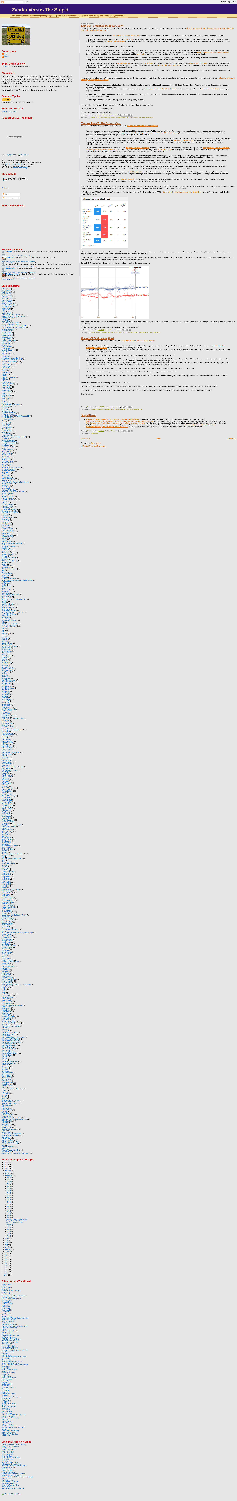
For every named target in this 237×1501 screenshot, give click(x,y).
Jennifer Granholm (8, 669)
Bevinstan (5, 369)
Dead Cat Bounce (8, 461)
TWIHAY (4, 1090)
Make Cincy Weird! (8, 1470)
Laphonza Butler (7, 743)
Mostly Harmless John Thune (11, 825)
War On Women (7, 1126)
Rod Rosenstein (7, 939)
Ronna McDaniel (7, 947)
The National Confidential (10, 1418)
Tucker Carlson (7, 1085)
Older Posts (231, 439)
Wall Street (5, 1122)
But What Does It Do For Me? (11, 405)
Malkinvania (6, 765)
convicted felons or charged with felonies (213, 52)
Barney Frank (6, 356)
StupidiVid (5, 1013)
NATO (4, 836)
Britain (4, 400)
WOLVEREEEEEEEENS (10, 1143)
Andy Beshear (6, 339)
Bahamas (5, 355)
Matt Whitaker (6, 783)
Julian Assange (7, 704)
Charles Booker (7, 417)
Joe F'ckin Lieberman (9, 680)
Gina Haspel (6, 562)
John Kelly (5, 691)
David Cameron (7, 458)
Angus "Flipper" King (8, 340)
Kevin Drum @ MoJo (8, 1345)
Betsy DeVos (6, 368)
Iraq (3, 630)
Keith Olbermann (7, 723)
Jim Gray (5, 673)
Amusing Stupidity (8, 329)
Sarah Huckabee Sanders (10, 961)
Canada (4, 408)
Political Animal (7, 1379)
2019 (6, 1253)
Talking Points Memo (9, 1406)
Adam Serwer (6, 1284)
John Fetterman (7, 686)
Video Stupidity (7, 1110)
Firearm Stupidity (7, 537)
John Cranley (6, 685)
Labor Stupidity (7, 741)
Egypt (3, 501)
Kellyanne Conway (8, 726)
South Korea (6, 987)
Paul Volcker (6, 879)
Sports (4, 992)
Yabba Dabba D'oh (8, 1147)
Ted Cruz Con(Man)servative (11, 1023)
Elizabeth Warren (7, 506)
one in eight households (210, 89)
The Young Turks (7, 1422)
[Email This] (122, 115)
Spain (4, 989)
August (7, 1238)
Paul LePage (6, 876)
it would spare (148, 63)
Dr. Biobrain (6, 1323)
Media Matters (6, 1358)
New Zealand (6, 841)
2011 (6, 1269)
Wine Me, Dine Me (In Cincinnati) (13, 1488)
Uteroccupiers (6, 1105)
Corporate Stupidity (8, 443)
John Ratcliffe (6, 694)
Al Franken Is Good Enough (11, 314)
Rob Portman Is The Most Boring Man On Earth (17, 933)
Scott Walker (6, 973)
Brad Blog (5, 1305)
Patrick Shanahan (8, 871)
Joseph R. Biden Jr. (127, 179)
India (3, 622)
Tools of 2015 (6, 1081)
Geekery (4, 551)
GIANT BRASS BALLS (9, 561)
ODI (3, 857)
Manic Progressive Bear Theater (12, 767)
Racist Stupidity (113, 332)
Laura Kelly (5, 744)
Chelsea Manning (8, 419)
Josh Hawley (6, 702)
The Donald (6, 1031)
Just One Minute (7, 1344)
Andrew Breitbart (7, 334)
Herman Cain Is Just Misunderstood (14, 599)
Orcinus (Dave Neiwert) (9, 1369)
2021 (6, 1166)
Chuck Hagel (6, 429)
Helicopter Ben (7, 598)
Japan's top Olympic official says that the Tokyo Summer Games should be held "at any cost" (119, 421)
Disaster (123, 117)
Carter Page (6, 411)
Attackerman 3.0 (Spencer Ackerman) (14, 1295)
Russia (4, 955)
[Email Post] (119, 115)
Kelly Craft (5, 725)
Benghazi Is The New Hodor (11, 363)
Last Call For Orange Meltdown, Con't (102, 25)
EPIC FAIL (5, 514)
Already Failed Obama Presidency (13, 327)
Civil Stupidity (6, 433)
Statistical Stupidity (8, 997)
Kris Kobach (6, 736)
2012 (6, 1267)
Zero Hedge (6, 1435)
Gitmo (4, 564)
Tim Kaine (5, 1056)
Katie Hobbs (6, 714)
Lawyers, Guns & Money (10, 1347)
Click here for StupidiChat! (17, 178)
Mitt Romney (6, 823)
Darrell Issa (5, 456)
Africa (3, 311)
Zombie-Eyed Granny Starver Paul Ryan (15, 1153)
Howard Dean (6, 609)
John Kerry (5, 693)
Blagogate (5, 385)
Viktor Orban (6, 1113)
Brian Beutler (6, 1308)
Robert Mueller (7, 934)
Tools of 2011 (6, 1074)
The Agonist (6, 1410)
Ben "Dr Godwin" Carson (10, 361)
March (7, 1248)
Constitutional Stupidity (9, 442)
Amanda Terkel (7, 1287)
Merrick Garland (7, 791)
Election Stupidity (7, 504)
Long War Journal (8, 1352)
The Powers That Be (8, 1044)
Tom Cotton (5, 1066)
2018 (6, 1255)
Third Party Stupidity (8, 1052)
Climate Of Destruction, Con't (97, 338)
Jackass (4, 641)
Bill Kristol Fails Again (9, 377)
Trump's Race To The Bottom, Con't (101, 123)
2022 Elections (7, 302)
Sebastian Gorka (7, 978)
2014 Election (6, 293)
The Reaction (6, 1419)
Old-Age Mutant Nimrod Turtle (12, 858)
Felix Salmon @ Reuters (10, 1331)
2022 (6, 1164)
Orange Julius (6, 862)
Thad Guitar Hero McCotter (11, 1026)
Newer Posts (85, 439)
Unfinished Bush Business (10, 1100)
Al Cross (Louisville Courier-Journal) (14, 1445)
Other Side (5, 865)
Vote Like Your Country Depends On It (138, 332)
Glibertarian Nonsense (9, 569)
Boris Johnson (6, 395)
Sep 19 (9, 1197)
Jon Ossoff (5, 701)
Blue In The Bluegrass (9, 1449)
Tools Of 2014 (6, 1079)
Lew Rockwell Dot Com (9, 1348)
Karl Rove (5, 712)
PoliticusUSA (6, 1381)
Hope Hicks (5, 606)
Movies (4, 828)
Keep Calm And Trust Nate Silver (13, 718)
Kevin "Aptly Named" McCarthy (12, 730)
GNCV (4, 570)
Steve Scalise (6, 1007)
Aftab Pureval (6, 313)
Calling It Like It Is (7, 1453)
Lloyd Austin (6, 759)
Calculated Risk (7, 1310)
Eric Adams (5, 519)
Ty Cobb (4, 1095)
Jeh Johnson (6, 664)
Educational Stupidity (9, 499)
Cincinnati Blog (7, 1456)
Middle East (6, 807)
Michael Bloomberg (8, 796)
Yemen (4, 1148)
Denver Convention (8, 471)
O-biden (4, 850)
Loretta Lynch (6, 762)
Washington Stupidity (9, 1129)
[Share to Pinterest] (131, 115)
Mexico (4, 792)
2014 (6, 1263)
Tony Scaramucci (7, 1073)
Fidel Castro (6, 533)
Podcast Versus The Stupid (11, 889)
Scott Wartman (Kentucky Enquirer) (13, 1474)
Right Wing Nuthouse (9, 1387)
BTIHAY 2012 (6, 403)
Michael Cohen (7, 797)
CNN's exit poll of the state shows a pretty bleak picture (182, 192)
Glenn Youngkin (7, 565)
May (6, 1244)
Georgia (4, 559)
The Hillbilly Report (8, 1483)
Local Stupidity (6, 760)
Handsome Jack (7, 591)
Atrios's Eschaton (7, 1294)
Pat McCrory (6, 870)
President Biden (7, 899)
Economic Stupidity (8, 498)
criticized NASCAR (165, 150)
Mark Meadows (7, 775)
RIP (3, 931)
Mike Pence (6, 815)
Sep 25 (9, 1186)
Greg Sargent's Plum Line (10, 1336)
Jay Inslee (5, 657)
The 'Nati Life (6, 1478)
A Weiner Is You (7, 306)
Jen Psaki (5, 665)
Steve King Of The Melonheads (12, 1005)
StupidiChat (6, 1008)
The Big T (5, 1029)
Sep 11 (9, 1212)
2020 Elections (95, 117)
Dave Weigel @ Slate (9, 1319)
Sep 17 (9, 1201)
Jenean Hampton (7, 667)
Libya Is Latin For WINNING (11, 752)
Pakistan (4, 867)
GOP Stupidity (104, 409)
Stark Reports (6, 1400)
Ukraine (4, 1098)
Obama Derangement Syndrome (12, 854)
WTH (3, 1145)
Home (158, 439)
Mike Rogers (6, 818)
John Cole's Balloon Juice (10, 1340)
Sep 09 (9, 1215)
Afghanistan (6, 310)
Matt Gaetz (5, 781)
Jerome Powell (7, 670)
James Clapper (7, 648)
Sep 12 (9, 1210)
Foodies (4, 538)
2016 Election (6, 295)
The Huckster (6, 1036)
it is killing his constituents (197, 63)
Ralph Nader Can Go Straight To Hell (14, 915)
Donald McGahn (7, 483)
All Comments (9, 198)
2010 (6, 1271)
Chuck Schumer (7, 430)
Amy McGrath (6, 332)
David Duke (6, 459)
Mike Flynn (5, 812)
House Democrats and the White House (160, 89)
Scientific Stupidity (114, 409)
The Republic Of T (8, 1421)
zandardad (9, 263)
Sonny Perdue (6, 986)
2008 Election (6, 289)
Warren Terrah (6, 1127)
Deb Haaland (6, 464)
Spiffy (3, 990)
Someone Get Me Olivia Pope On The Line (16, 984)
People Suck (6, 881)
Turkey (4, 1087)
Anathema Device (12, 274)
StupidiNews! (88, 415)
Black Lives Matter (103, 332)
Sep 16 (9, 1203)
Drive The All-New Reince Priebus (13, 491)
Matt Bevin (5, 780)
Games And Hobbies (8, 546)
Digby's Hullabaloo (8, 1321)
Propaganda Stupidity (9, 907)
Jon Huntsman (6, 699)
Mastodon (5, 188)
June (7, 1242)
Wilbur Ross (6, 1137)
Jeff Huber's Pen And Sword (11, 1339)
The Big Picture (7, 1411)
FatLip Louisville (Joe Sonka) (11, 1464)
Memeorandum (7, 1360)
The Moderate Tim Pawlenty (11, 1039)
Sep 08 (9, 1217)
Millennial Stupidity (8, 821)
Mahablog (5, 1353)
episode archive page (20, 168)
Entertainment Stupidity (9, 511)
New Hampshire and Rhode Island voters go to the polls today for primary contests (115, 423)
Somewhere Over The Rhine (11, 1475)
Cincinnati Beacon (8, 1454)
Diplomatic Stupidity (8, 479)
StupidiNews (94, 433)
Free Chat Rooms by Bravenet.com (18, 180)
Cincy (3, 432)
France (4, 540)
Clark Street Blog (7, 1459)
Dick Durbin (6, 475)
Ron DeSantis (6, 944)
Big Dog (4, 374)
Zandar (6, 56)
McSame (5, 786)
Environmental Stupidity (10, 512)
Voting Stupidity (7, 1121)
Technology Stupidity (9, 1021)
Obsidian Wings (7, 1366)
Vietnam (4, 1111)
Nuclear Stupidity (7, 849)
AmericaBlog (6, 1289)
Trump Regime (150, 117)
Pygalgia (5, 1382)
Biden (4, 371)
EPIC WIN (5, 516)
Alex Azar (5, 319)
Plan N (4, 887)
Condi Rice (5, 438)
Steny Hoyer (6, 999)
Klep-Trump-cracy (8, 735)
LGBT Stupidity (7, 749)
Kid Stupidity (6, 731)
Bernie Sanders (7, 364)
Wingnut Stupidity (155, 332)
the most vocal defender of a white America (142, 126)
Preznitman (5, 904)
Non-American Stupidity (10, 846)
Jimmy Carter (6, 678)
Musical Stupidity (7, 829)
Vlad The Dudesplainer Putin (11, 1118)
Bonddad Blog (6, 1302)
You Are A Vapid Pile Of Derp (11, 1150)
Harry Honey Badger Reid (10, 594)
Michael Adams (7, 794)
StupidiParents (6, 1011)
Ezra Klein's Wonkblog (9, 1328)
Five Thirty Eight (7, 1334)
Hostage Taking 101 (8, 607)
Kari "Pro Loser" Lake (9, 709)
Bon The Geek (6, 392)
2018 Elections (7, 297)
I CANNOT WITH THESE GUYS (12, 612)
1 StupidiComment (110, 330)
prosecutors (141, 54)
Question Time (6, 910)
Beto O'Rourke (6, 366)
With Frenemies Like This (10, 1142)
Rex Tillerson (6, 921)
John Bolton (6, 683)
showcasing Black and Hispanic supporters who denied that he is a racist (150, 133)
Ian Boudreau (6, 615)
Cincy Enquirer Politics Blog (11, 1457)
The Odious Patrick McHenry (11, 1042)
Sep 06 (9, 1227)
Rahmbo (4, 913)
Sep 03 (9, 1233)
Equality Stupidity (7, 517)
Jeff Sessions (6, 662)
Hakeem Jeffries (7, 590)
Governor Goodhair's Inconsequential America (17, 580)
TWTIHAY (5, 1092)
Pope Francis (6, 894)
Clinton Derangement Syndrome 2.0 (14, 437)
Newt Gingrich (6, 842)
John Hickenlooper (8, 688)
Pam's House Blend (8, 1373)
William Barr (6, 1139)
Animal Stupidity (7, 342)
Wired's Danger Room (9, 1432)
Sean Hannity (6, 974)
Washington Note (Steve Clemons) (13, 1427)
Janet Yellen (6, 652)
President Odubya (8, 902)
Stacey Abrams (7, 995)
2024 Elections (7, 303)
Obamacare (6, 855)
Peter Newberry (7, 884)
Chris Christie (6, 422)
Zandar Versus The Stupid (40, 10)
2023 (6, 1162)
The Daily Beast (7, 1413)
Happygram (6, 593)
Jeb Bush (5, 659)
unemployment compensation (168, 65)
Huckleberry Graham (9, 611)
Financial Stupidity (8, 535)
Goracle (4, 577)
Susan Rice (5, 1019)
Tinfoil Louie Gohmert (9, 1063)
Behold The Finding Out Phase (12, 359)
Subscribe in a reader (9, 111)
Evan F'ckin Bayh (7, 530)
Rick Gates (5, 926)
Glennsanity (6, 567)
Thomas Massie (7, 1055)
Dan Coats (5, 451)
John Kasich (6, 689)
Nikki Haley (5, 844)
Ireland (4, 631)
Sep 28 (9, 1181)
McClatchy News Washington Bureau (14, 1356)
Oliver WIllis (6, 1368)
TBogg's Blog (6, 1402)
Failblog (4, 1329)
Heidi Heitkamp (7, 596)
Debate (4, 466)
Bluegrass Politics (8, 1451)
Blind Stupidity (6, 387)
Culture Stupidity (7, 450)
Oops (3, 860)
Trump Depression (8, 1082)
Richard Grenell (7, 924)
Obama (4, 852)
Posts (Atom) (96, 443)
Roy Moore (5, 950)
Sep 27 (9, 1183)
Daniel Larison (6, 1316)
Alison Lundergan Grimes (10, 324)
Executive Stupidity (8, 532)
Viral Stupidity (6, 1116)
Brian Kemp (6, 398)
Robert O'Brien (6, 936)
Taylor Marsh (6, 1408)
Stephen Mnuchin (7, 1002)
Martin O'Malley (7, 776)
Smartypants (6, 1398)
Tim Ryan (5, 1058)
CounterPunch (6, 1313)
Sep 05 (9, 1229)
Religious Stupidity (8, 920)
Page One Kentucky (8, 1472)
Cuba (3, 448)
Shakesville (5, 1395)
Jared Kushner (6, 656)
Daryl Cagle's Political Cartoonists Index (15, 1318)
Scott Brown (6, 970)
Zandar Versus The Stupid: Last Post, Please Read (15, 255)
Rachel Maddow (7, 1384)
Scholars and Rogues (9, 1394)
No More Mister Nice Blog (10, 1363)
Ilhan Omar (5, 617)
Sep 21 (9, 1194)
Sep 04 (9, 1231)
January (8, 1251)
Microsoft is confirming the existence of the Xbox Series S (107, 427)
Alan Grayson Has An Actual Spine (13, 316)
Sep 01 (9, 1237)
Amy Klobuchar (7, 330)
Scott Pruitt (5, 971)
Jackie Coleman (7, 643)
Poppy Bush (6, 895)
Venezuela (5, 1108)
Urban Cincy (6, 1486)
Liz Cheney (5, 757)
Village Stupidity (7, 1114)
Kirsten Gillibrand (7, 733)
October (8, 1174)
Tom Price (5, 1069)
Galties (4, 545)
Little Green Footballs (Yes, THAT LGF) (14, 1350)
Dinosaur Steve (7, 477)
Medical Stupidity (140, 117)
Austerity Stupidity (105, 117)
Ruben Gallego (7, 952)
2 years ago (32, 255)
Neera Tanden (6, 838)
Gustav (4, 585)
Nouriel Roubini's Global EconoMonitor (15, 1365)
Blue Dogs (5, 388)
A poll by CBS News (136, 172)
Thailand (5, 1027)
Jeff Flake (5, 660)
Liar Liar (4, 751)
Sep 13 (9, 1208)
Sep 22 (9, 1192)
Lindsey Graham (7, 754)
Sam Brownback (7, 960)
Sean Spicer (6, 976)
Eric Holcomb (6, 524)
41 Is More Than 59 (8, 305)
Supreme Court (7, 1018)
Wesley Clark (6, 1132)
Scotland (5, 968)
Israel (3, 635)
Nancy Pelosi (6, 833)
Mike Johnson (6, 813)
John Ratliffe (6, 696)
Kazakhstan (6, 717)
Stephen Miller (6, 1000)
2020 (6, 1168)
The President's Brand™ (10, 1045)
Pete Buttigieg (6, 883)
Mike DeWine (6, 810)
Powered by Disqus (8, 279)
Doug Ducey (6, 487)
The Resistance (7, 1047)
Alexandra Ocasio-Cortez (10, 322)
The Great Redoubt (8, 1416)
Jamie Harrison (7, 651)
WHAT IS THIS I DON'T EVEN (11, 1134)
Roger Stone (6, 942)
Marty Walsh (6, 778)
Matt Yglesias (6, 1355)
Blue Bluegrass (7, 1448)
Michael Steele (7, 802)
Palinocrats (5, 868)
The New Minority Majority (10, 1040)
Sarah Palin (6, 963)
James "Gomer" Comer (9, 646)
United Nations (7, 1102)
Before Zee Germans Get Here (12, 358)
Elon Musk (5, 508)
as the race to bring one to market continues (200, 425)
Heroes (4, 601)
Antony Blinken (7, 347)
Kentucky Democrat (8, 1467)
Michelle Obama (7, 804)
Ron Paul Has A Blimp (9, 945)
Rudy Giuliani (6, 953)
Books (4, 393)
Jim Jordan (5, 675)
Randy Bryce (6, 916)
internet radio (11, 154)
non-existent (129, 39)
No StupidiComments (111, 115)
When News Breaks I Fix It (10, 1135)
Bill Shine (5, 379)
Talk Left (4, 1405)
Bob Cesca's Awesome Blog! (11, 1299)
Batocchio (9, 257)
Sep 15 (9, 1204)
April (6, 1246)
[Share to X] (127, 115)
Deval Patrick (6, 472)
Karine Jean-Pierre (8, 710)
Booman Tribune (7, 1303)
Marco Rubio (6, 768)
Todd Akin (5, 1065)
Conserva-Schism (8, 440)
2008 (6, 1275)
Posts (6, 194)
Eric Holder (5, 525)
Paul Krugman (6, 875)
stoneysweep (10, 268)
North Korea (6, 847)
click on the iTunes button (13, 164)
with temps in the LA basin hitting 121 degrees (138, 341)
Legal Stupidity (130, 117)
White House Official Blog (10, 1431)
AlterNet (4, 1286)
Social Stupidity (7, 982)
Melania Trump (7, 789)
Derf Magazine (6, 1461)
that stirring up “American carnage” (126, 35)
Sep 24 (9, 1188)
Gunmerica (5, 583)
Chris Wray (5, 425)
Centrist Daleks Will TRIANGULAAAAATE (15, 416)
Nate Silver (5, 834)
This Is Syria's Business (9, 1053)
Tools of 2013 (6, 1077)
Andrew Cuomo (7, 335)
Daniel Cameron (7, 453)
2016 (6, 1259)
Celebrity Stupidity (8, 414)
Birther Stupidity (7, 382)
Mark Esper (5, 773)
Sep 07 (9, 1226)
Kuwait (4, 738)
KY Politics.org (6, 1469)
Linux (3, 755)
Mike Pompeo (6, 817)
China (4, 421)
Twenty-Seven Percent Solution (12, 1089)
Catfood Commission (9, 413)
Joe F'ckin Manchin (8, 681)
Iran (3, 628)
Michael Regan (7, 801)
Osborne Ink (6, 1371)
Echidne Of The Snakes (9, 1324)
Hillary (4, 603)
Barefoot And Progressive (10, 1446)
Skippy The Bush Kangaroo (11, 1397)
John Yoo (5, 697)
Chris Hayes (6, 424)
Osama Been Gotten (8, 863)
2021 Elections (7, 300)
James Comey (6, 649)
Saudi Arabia (6, 965)
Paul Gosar (5, 873)
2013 (6, 1265)
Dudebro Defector (8, 496)
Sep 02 (9, 1235)
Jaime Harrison (7, 644)
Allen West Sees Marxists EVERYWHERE (16, 326)
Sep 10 (9, 1213)
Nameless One (7, 831)
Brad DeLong (6, 1307)
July (6, 1240)
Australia (5, 351)
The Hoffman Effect (8, 1034)
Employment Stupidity (9, 509)
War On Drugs (6, 1124)
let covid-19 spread (124, 63)
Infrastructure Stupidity (9, 623)
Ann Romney (6, 343)
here (6, 67)
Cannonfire (5, 1311)
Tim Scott (5, 1060)
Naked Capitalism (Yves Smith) (12, 1361)
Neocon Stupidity (7, 839)
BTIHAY (4, 401)
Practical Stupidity (8, 897)
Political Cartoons (7, 892)
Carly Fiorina (6, 409)
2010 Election (6, 290)
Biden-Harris (94, 332)
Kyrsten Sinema (7, 739)
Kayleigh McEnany (8, 715)
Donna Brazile (6, 485)
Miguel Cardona (7, 809)
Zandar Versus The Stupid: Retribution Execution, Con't (16, 267)
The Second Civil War (9, 1048)
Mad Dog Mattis (7, 763)
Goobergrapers (7, 574)
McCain (4, 784)
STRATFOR (5, 1390)
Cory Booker (6, 445)
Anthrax (4, 345)
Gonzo (4, 572)
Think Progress (7, 1424)
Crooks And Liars (7, 1315)
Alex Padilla (6, 321)
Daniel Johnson (7, 454)
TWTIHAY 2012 (7, 1093)
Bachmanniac (6, 353)
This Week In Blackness (10, 1426)
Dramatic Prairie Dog (9, 490)
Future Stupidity (7, 541)
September (8, 1175)
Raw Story (5, 1385)
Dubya (4, 495)
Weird (4, 1131)
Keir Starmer (6, 720)
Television (5, 1024)
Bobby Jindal (6, 390)
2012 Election (6, 292)
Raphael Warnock (8, 918)
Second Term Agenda (9, 979)
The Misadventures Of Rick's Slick (13, 1037)
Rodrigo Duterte (7, 941)
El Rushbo (5, 503)
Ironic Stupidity (6, 633)
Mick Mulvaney (7, 805)
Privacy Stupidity (7, 905)
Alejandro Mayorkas (8, 318)
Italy (3, 636)
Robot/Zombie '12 (7, 937)
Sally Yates (5, 958)
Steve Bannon (6, 1003)
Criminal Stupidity (115, 117)
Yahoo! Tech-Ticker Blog (10, 1434)
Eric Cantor (5, 520)
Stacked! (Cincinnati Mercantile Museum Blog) (17, 1477)
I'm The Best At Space (9, 614)
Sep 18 (9, 1199)
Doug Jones (6, 488)
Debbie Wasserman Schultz (11, 467)
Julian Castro (6, 706)
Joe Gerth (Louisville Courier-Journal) (14, 1465)
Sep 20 (9, 1195)
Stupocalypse (6, 1015)
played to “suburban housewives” (137, 148)
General (4, 556)
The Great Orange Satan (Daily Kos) (14, 1414)
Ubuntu (4, 1097)
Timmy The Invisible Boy (10, 1061)
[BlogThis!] (124, 115)
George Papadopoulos (9, 557)
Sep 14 (9, 1206)
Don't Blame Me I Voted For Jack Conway (15, 482)
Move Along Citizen (8, 826)
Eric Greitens (6, 522)
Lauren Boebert (7, 746)
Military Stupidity (7, 820)
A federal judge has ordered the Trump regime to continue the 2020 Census (113, 419)
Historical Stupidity (8, 604)
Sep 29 (9, 1179)
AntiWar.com (6, 1292)
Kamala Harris (6, 707)
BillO (3, 380)
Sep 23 (9, 1190)
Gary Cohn (5, 548)
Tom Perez (5, 1068)
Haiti (3, 588)
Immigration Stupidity (9, 620)
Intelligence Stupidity (9, 625)
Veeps (4, 1106)
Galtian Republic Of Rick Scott (12, 543)
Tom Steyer (5, 1071)
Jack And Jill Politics (8, 1337)
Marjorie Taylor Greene (9, 770)
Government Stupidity (9, 578)
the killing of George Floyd (183, 140)
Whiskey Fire (6, 1429)
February (8, 1249)
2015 (6, 1261)
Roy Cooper (6, 949)
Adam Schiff (6, 308)
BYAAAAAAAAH (7, 406)
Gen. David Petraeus (9, 553)
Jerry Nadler (6, 672)
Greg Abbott (6, 582)
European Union (7, 528)
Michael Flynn (6, 799)
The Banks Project (8, 1480)
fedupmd (9, 251)
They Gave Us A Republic (10, 1485)
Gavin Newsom (7, 549)
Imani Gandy (6, 619)
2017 (6, 1257)
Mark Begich (6, 772)
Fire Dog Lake (6, 1332)
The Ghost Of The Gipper (10, 1032)
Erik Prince (5, 527)
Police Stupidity (7, 891)
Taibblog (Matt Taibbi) (9, 1403)
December (8, 1170)
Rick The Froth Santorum (10, 929)
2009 (6, 1273)
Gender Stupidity (7, 554)
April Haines (6, 348)
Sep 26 (9, 1184)
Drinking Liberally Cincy (10, 1462)
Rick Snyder (6, 928)
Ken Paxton (5, 728)
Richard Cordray (7, 923)
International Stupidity (9, 627)
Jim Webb (5, 677)
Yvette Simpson (7, 1151)
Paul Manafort (6, 878)
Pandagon (5, 1374)
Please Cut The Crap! (9, 1377)
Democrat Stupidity (8, 469)
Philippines (5, 886)
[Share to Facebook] (129, 115)
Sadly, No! (5, 1392)
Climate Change (95, 409)
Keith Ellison (6, 722)
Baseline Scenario (8, 1297)
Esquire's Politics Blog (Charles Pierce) (15, 1326)
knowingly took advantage (115, 41)
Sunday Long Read (8, 1016)
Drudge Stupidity (7, 493)
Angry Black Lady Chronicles (11, 1290)
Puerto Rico (6, 908)
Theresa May (6, 1050)
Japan (4, 654)
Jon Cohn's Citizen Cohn (10, 1342)
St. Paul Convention (8, 994)
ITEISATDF (5, 638)
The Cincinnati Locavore (10, 1482)
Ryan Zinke (5, 957)
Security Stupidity (7, 981)
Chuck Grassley (7, 427)
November (8, 1172)
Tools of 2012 (6, 1076)
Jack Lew (5, 640)
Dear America (6, 462)
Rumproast (5, 1389)
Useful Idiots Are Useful (9, 1103)
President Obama (7, 900)
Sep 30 (9, 1177)
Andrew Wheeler (7, 337)
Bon (5, 54)
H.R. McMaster (6, 586)
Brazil (3, 396)
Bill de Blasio (6, 376)
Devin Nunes (6, 474)
